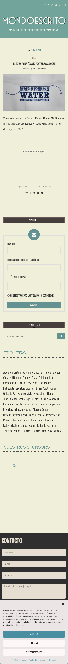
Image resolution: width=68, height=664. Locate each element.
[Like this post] (26, 193)
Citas (34, 377)
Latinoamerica (10, 404)
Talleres (26, 431)
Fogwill (53, 388)
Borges (56, 372)
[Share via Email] (42, 193)
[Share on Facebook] (30, 193)
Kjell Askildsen (34, 399)
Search (61, 336)
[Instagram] (52, 5)
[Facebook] (45, 5)
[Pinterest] (56, 5)
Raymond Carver (20, 420)
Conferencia (9, 383)
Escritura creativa (25, 388)
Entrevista (8, 388)
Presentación (53, 415)
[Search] (64, 5)
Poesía (41, 415)
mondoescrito (39, 68)
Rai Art (7, 420)
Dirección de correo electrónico (23, 260)
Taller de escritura (46, 425)
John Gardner (10, 399)
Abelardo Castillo (12, 372)
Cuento (21, 383)
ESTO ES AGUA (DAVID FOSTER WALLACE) (34, 63)
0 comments (45, 186)
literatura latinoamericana (17, 409)
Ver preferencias (34, 652)
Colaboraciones (46, 377)
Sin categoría (28, 425)
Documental (45, 383)
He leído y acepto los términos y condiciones (32, 295)
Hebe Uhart (40, 393)
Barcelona (46, 372)
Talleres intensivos (42, 431)
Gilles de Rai (9, 393)
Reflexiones (37, 420)
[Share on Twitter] (34, 193)
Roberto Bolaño (11, 425)
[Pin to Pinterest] (38, 193)
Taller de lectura (11, 431)
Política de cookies (19, 660)
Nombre (11, 244)
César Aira (32, 383)
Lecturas (24, 404)
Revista (49, 420)
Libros (34, 404)
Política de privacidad (37, 660)
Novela (32, 415)
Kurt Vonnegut (51, 399)
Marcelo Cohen (40, 409)
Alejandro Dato (31, 372)
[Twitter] (48, 5)
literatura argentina (49, 404)
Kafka (21, 399)
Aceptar (34, 634)
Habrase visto (25, 393)
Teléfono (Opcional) (17, 277)
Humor (50, 393)
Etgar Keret (42, 388)
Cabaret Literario (12, 377)
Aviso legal (51, 660)
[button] (63, 603)
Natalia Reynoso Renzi (15, 415)
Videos (57, 431)
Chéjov (26, 377)
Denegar (34, 643)
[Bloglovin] (60, 5)
